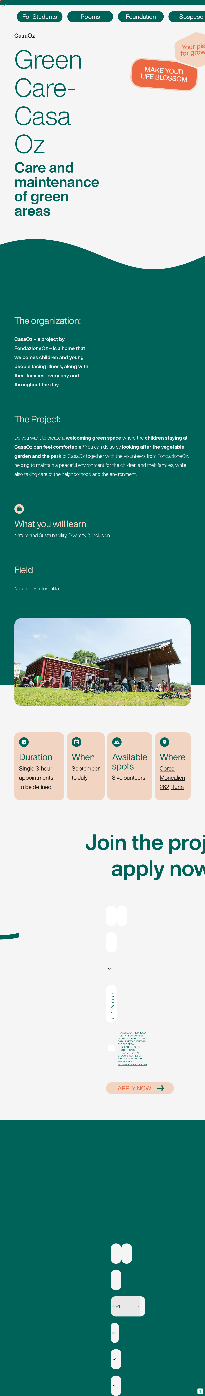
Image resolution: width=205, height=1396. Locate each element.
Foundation (141, 16)
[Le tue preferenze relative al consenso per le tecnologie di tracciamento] (200, 1391)
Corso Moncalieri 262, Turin (172, 777)
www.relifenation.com (132, 1064)
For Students (39, 16)
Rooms (90, 16)
